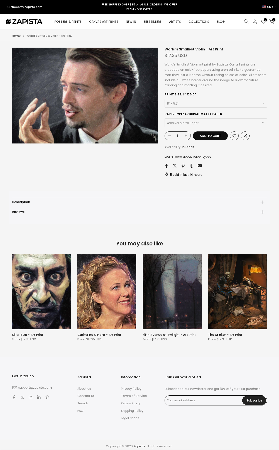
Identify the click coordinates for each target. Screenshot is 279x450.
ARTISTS (175, 21)
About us (84, 389)
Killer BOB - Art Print (27, 335)
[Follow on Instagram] (30, 397)
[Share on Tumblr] (191, 166)
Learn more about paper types (188, 156)
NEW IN (131, 21)
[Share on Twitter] (175, 166)
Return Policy (131, 403)
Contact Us (86, 396)
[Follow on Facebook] (14, 397)
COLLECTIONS (199, 21)
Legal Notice (130, 418)
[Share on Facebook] (166, 166)
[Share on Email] (200, 166)
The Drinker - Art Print (225, 335)
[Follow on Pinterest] (47, 397)
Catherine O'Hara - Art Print (99, 335)
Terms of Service (134, 396)
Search (82, 403)
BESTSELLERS (153, 21)
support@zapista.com (26, 7)
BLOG (221, 21)
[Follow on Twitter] (22, 397)
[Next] (262, 291)
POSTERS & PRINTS (68, 21)
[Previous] (16, 291)
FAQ (80, 411)
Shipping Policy (132, 411)
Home (16, 35)
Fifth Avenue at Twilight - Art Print (169, 335)
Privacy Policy (131, 389)
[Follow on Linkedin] (39, 397)
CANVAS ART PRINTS (103, 21)
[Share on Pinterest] (183, 166)
